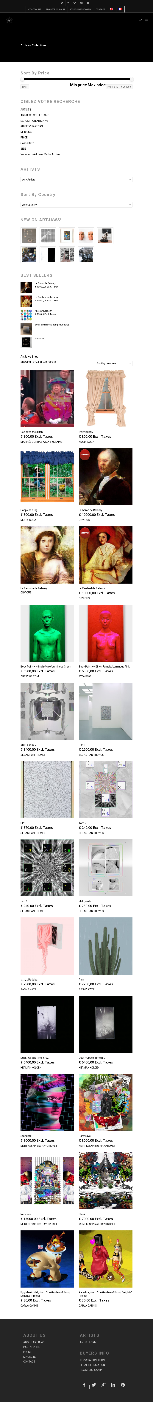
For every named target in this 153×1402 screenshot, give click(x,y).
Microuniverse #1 (44, 311)
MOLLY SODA (86, 441)
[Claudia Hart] (105, 235)
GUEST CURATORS (32, 126)
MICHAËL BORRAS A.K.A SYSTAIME (42, 441)
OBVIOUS (84, 519)
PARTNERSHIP (31, 1347)
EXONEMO (85, 676)
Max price (97, 85)
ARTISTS (26, 109)
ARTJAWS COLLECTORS (35, 115)
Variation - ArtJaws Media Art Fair (40, 154)
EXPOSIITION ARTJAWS (34, 120)
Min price (78, 85)
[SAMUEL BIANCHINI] (48, 235)
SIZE (23, 148)
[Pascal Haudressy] (29, 235)
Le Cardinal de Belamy (46, 297)
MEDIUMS (26, 131)
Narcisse (39, 338)
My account (34, 9)
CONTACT (100, 9)
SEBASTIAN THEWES (33, 754)
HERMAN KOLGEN (31, 1067)
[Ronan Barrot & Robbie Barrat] (29, 254)
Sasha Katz (27, 143)
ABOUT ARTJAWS (34, 1342)
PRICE (24, 137)
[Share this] (85, 1387)
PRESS (27, 1351)
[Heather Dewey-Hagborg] (86, 235)
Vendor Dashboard (80, 9)
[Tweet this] (94, 1387)
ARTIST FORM (88, 1342)
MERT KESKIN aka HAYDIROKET (39, 1145)
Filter (24, 87)
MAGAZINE (29, 1356)
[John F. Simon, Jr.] (67, 235)
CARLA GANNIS (30, 1305)
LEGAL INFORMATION (92, 1364)
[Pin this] (123, 1387)
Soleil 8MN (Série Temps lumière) (52, 324)
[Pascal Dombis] (86, 254)
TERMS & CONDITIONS (93, 1360)
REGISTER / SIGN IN (55, 9)
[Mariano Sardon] (48, 254)
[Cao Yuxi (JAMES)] (67, 254)
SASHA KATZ (28, 989)
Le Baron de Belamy (45, 283)
